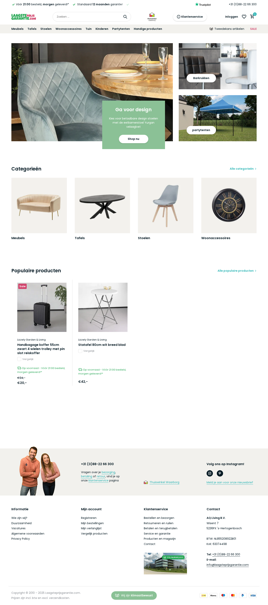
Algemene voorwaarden (27, 534)
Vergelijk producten (94, 534)
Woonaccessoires (69, 29)
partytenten (201, 130)
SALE (253, 29)
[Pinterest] (220, 473)
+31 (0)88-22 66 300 (243, 4)
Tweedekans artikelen (229, 29)
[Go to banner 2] (218, 66)
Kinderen (102, 29)
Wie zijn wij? (19, 518)
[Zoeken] (125, 17)
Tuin (89, 29)
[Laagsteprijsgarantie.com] (23, 17)
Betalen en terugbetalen (160, 528)
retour (101, 476)
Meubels (17, 29)
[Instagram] (210, 473)
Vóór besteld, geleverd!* (42, 4)
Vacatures (18, 528)
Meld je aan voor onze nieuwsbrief (230, 482)
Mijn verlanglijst (91, 528)
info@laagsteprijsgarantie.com (228, 565)
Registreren (89, 518)
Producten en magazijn (160, 539)
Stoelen (46, 29)
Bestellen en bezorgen (159, 518)
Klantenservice (192, 17)
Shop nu (133, 139)
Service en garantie (157, 534)
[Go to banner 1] (92, 92)
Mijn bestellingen (92, 523)
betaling (86, 476)
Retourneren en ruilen (158, 523)
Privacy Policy (20, 539)
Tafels (31, 29)
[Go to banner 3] (218, 118)
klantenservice (98, 480)
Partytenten (121, 29)
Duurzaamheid (21, 523)
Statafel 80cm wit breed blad (102, 345)
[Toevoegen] (60, 381)
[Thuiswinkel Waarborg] (152, 17)
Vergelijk (28, 359)
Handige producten (148, 29)
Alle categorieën (242, 169)
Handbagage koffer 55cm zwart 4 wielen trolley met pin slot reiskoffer (41, 349)
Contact (149, 544)
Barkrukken (201, 78)
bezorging (108, 472)
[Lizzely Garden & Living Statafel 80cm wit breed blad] (103, 307)
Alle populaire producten (236, 271)
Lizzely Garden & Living (31, 340)
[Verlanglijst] (244, 17)
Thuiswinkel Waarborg (164, 482)
